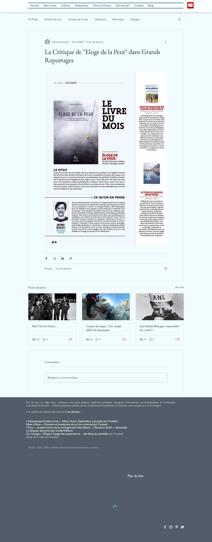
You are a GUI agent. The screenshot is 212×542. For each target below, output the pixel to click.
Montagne (118, 19)
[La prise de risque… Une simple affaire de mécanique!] (106, 306)
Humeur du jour (52, 19)
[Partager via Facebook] (46, 258)
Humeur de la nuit (78, 19)
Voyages (134, 19)
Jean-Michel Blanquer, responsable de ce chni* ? (159, 328)
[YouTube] (190, 5)
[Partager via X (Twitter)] (54, 258)
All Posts (33, 19)
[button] (179, 19)
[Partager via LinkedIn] (62, 258)
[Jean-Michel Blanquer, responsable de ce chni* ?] (160, 306)
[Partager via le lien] (70, 258)
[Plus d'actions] (165, 42)
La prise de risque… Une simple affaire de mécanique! (103, 328)
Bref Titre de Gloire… (44, 326)
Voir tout (179, 287)
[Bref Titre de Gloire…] (52, 306)
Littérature (100, 19)
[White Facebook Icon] (165, 527)
